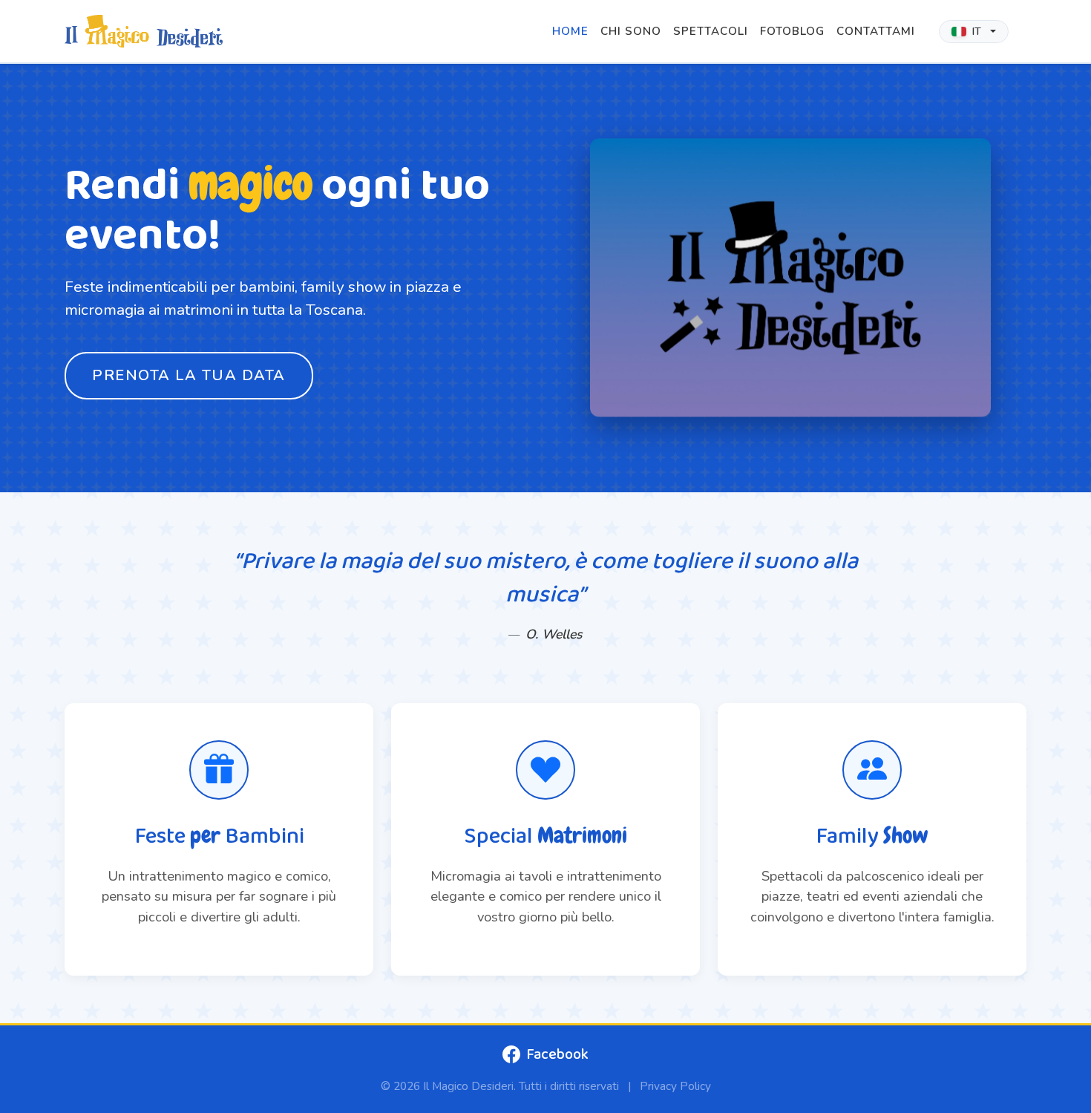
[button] (974, 31)
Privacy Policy (675, 1086)
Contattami (875, 31)
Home (570, 31)
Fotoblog (792, 31)
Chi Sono (630, 31)
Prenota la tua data (189, 375)
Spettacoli (710, 31)
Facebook (557, 1054)
